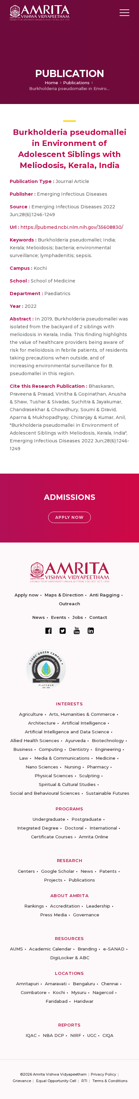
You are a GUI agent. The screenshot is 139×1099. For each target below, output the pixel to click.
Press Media (53, 914)
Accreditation (65, 906)
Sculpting (89, 775)
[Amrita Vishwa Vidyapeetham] (40, 12)
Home (51, 82)
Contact (98, 617)
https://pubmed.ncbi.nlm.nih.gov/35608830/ (71, 227)
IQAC (31, 1035)
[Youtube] (77, 630)
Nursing (72, 766)
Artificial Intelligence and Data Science (67, 731)
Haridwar (83, 1001)
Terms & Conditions (109, 1081)
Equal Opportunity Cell (56, 1081)
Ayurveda (75, 740)
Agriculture (31, 714)
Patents (108, 871)
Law (23, 758)
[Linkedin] (91, 630)
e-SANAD (113, 948)
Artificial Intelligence (84, 723)
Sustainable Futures (107, 793)
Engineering (108, 749)
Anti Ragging (105, 594)
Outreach (69, 603)
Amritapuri (27, 983)
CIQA (107, 1035)
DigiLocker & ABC (69, 957)
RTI (84, 1081)
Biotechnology (108, 740)
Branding (87, 948)
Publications (76, 82)
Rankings (34, 906)
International (103, 828)
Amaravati (56, 983)
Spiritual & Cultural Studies (67, 784)
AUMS (16, 948)
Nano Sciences (42, 766)
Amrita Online (93, 836)
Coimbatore (34, 992)
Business (23, 749)
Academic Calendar (50, 948)
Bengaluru (84, 983)
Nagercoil (102, 992)
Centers (26, 871)
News (38, 617)
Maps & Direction (64, 594)
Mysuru (78, 992)
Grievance (22, 1081)
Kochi (59, 992)
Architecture (42, 723)
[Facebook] (48, 630)
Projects (53, 880)
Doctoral (74, 828)
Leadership (98, 906)
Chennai (109, 983)
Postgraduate (86, 819)
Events (58, 617)
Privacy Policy (103, 1074)
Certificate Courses (52, 836)
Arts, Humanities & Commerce (82, 714)
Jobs (77, 617)
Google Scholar (57, 871)
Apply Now (69, 517)
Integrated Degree (38, 828)
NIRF (75, 1035)
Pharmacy (98, 766)
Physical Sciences (54, 775)
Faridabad (57, 1001)
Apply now (26, 594)
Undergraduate (49, 819)
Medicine (105, 758)
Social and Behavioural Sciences (45, 793)
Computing (51, 749)
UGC (91, 1035)
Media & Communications (62, 758)
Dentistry (79, 749)
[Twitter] (62, 630)
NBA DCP (53, 1035)
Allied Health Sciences (34, 740)
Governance (86, 914)
